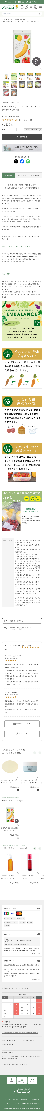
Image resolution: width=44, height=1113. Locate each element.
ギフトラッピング (10, 1040)
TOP (2, 19)
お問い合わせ (8, 1052)
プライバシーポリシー (13, 1103)
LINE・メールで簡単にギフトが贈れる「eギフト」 (23, 2)
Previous (35, 753)
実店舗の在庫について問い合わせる (20, 628)
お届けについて (9, 961)
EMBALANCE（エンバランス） (11, 102)
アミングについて (10, 1100)
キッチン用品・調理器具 (18, 19)
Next (40, 753)
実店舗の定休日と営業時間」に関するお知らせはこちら (20, 1033)
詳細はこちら (36, 954)
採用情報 (34, 1100)
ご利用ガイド (29, 1040)
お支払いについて (10, 908)
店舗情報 (24, 1100)
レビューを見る (27, 120)
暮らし (8, 19)
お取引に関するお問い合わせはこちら (15, 1064)
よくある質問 (8, 1044)
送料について (8, 934)
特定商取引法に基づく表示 (30, 1103)
